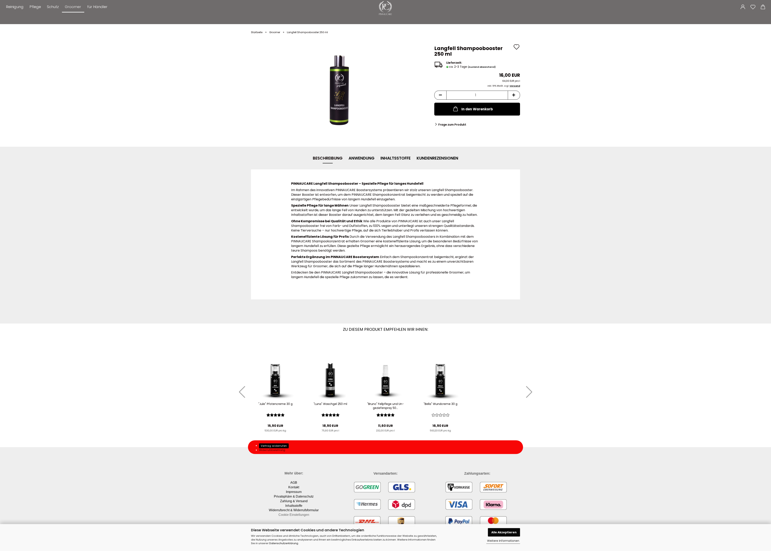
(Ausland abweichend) (482, 67)
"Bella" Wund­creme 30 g (440, 404)
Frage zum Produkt (452, 125)
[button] (743, 6)
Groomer (73, 6)
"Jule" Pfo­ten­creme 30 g (275, 404)
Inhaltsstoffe (395, 158)
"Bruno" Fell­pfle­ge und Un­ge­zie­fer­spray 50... (385, 406)
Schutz (53, 6)
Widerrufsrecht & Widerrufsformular (294, 510)
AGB (293, 482)
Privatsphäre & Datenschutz (294, 496)
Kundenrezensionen (437, 158)
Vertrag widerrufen (274, 446)
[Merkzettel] (753, 6)
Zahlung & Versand (294, 501)
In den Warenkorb (477, 109)
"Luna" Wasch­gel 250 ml (330, 404)
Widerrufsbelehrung (272, 450)
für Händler (97, 6)
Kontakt (293, 487)
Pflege (35, 6)
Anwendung (361, 158)
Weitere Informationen (503, 541)
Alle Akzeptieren (504, 532)
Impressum (294, 492)
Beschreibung (328, 158)
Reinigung (14, 6)
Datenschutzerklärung (283, 543)
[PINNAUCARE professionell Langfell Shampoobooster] (340, 90)
